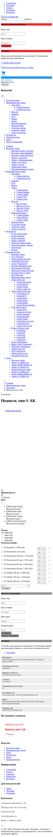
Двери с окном (17, 165)
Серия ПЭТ (21, 296)
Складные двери (18, 128)
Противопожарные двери (22, 169)
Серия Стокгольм (24, 326)
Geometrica (21, 330)
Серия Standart (22, 215)
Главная (9, 146)
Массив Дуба (22, 211)
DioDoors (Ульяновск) (20, 346)
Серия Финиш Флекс (25, 305)
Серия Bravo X (22, 293)
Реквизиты (11, 776)
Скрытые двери (18, 227)
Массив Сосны (23, 206)
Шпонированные (18, 123)
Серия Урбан (22, 319)
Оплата (9, 8)
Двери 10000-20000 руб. (21, 374)
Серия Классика (23, 109)
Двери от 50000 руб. (20, 367)
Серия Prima (21, 298)
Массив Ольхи (22, 208)
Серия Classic (22, 220)
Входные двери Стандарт (22, 151)
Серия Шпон (22, 303)
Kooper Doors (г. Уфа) (20, 273)
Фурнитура (11, 135)
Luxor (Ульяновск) (19, 264)
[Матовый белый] (13, 411)
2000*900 (8, 540)
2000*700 (8, 535)
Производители (13, 137)
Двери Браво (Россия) (20, 259)
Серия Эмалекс (23, 314)
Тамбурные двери (19, 167)
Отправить (6, 46)
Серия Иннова (22, 317)
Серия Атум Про (23, 312)
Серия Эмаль (22, 287)
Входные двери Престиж (22, 155)
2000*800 (8, 538)
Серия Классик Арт (25, 321)
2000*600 (8, 533)
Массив (14, 112)
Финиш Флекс (17, 126)
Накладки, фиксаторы (21, 243)
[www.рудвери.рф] (9, 17)
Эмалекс (15, 114)
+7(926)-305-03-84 (10, 63)
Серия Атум (21, 310)
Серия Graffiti (22, 194)
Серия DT (20, 333)
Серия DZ (20, 335)
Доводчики (16, 247)
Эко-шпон (15, 105)
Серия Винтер (22, 323)
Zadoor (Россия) (18, 349)
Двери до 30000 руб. (20, 363)
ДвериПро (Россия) (19, 261)
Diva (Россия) (17, 275)
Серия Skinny (22, 190)
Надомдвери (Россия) (20, 268)
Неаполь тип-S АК (15, 729)
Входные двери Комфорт (22, 153)
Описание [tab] (10, 652)
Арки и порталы (18, 133)
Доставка (10, 5)
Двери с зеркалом (19, 158)
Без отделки (21, 204)
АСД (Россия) (17, 257)
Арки (8, 753)
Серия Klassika (22, 192)
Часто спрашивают (14, 142)
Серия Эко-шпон (23, 282)
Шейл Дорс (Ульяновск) (21, 344)
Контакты (10, 12)
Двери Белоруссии (19, 353)
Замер (8, 788)
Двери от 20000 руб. (20, 376)
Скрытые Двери (18, 130)
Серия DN (20, 337)
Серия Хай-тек (22, 107)
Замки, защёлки (18, 241)
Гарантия (10, 774)
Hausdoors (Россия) (19, 356)
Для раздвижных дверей (22, 245)
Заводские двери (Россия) (22, 270)
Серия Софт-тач (23, 289)
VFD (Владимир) (18, 307)
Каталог (5, 85)
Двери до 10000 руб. (20, 372)
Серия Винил (22, 284)
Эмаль (14, 121)
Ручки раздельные (19, 234)
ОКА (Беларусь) (18, 351)
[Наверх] (2, 825)
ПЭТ (13, 116)
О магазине (11, 3)
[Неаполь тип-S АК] (14, 724)
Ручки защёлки (18, 236)
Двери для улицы (18, 162)
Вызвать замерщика (10, 636)
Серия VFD (21, 197)
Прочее (14, 250)
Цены (8, 139)
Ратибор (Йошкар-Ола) (21, 266)
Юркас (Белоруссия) (20, 328)
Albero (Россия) (18, 280)
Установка (10, 10)
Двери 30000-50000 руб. (21, 365)
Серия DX (20, 340)
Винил (14, 119)
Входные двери (13, 100)
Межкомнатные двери (16, 103)
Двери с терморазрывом (21, 160)
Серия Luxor (21, 199)
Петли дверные (18, 238)
